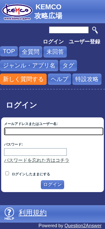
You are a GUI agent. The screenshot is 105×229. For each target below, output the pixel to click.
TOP (9, 51)
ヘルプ (59, 79)
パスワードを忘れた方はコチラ (36, 160)
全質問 (30, 52)
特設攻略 (87, 79)
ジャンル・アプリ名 (29, 65)
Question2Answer (83, 225)
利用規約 (33, 213)
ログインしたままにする (30, 174)
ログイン (53, 41)
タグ (68, 65)
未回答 (55, 52)
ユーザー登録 (84, 41)
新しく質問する (23, 79)
